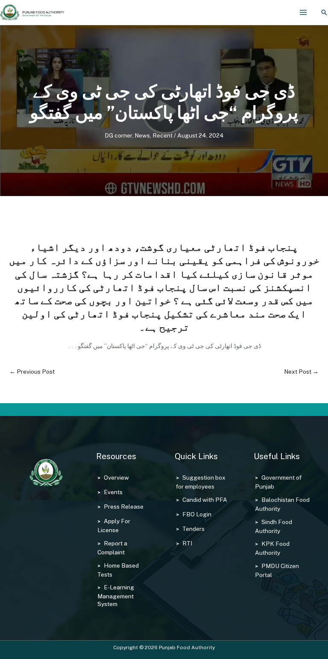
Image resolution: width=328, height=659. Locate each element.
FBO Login (196, 514)
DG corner (118, 135)
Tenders (193, 528)
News (142, 135)
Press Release (124, 506)
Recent (162, 135)
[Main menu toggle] (303, 12)
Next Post (301, 371)
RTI (187, 543)
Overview (116, 477)
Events (113, 492)
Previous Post (32, 371)
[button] (324, 12)
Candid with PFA (204, 499)
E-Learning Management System (115, 595)
